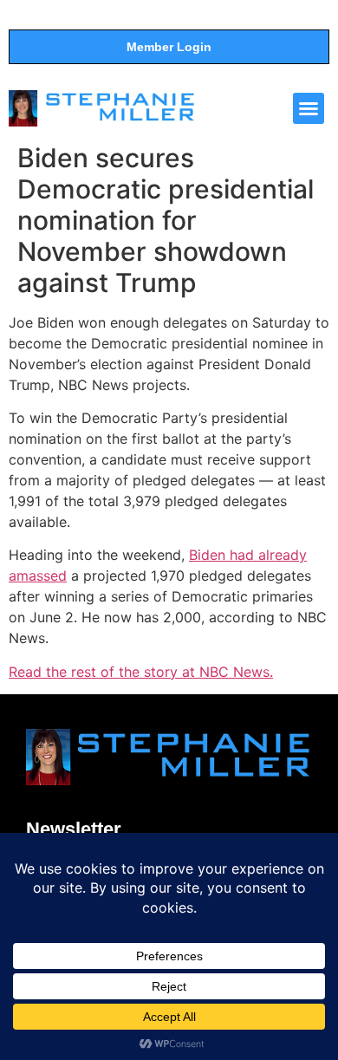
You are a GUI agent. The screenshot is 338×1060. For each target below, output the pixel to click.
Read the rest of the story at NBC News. (141, 671)
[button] (308, 108)
